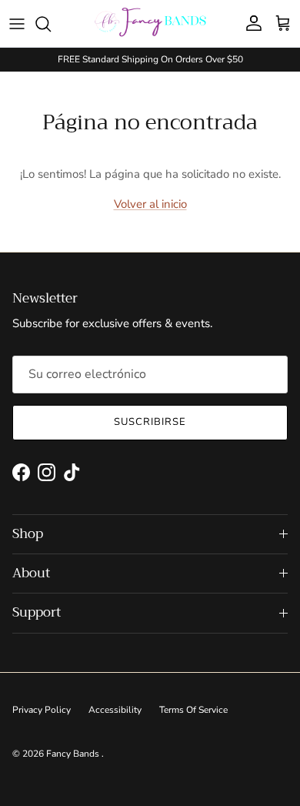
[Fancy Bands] (150, 23)
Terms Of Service (193, 710)
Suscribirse (150, 422)
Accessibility (115, 710)
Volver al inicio (150, 204)
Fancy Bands (74, 753)
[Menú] (17, 24)
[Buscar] (51, 24)
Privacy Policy (41, 710)
